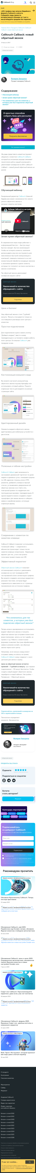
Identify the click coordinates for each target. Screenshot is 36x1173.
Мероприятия (5, 1085)
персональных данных (25, 858)
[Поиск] (31, 2)
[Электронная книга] (18, 125)
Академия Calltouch (7, 1097)
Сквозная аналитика (7, 1078)
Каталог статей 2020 (7, 1119)
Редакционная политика (7, 1152)
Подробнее (18, 299)
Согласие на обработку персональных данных (12, 1145)
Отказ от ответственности (7, 1148)
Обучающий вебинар (10, 95)
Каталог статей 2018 (7, 1113)
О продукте (4, 1072)
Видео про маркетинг (8, 1103)
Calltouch (22, 196)
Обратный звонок (8, 50)
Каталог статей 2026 (7, 1137)
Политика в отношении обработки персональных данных (15, 1143)
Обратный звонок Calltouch (11, 568)
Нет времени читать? (18, 147)
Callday (3, 1088)
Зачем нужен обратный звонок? (14, 98)
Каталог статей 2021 (7, 1122)
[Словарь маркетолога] (25, 2)
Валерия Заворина (19, 79)
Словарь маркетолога (8, 1100)
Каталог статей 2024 (7, 1131)
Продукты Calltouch (9, 763)
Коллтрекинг (5, 1075)
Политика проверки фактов (7, 1150)
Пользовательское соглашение (8, 1155)
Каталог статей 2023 (7, 1128)
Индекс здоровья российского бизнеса (8, 1107)
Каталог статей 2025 (7, 1134)
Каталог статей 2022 (7, 1125)
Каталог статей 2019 (7, 1116)
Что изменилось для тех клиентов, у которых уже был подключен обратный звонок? (17, 102)
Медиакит (18, 799)
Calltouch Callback (23, 157)
